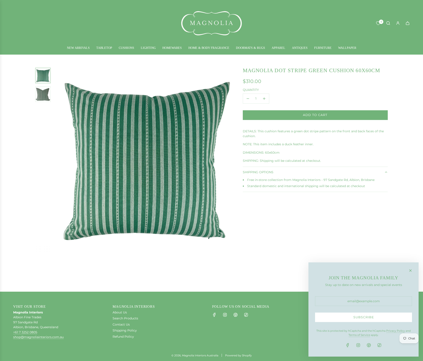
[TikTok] (246, 315)
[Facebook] (214, 315)
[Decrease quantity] (248, 98)
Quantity (251, 90)
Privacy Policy (395, 330)
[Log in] (398, 23)
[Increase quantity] (264, 98)
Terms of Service (359, 335)
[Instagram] (225, 315)
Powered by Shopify (238, 355)
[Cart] (407, 23)
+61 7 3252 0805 (25, 332)
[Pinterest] (235, 315)
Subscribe (363, 317)
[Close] (410, 270)
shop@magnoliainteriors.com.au (38, 337)
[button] (57, 160)
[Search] (388, 23)
